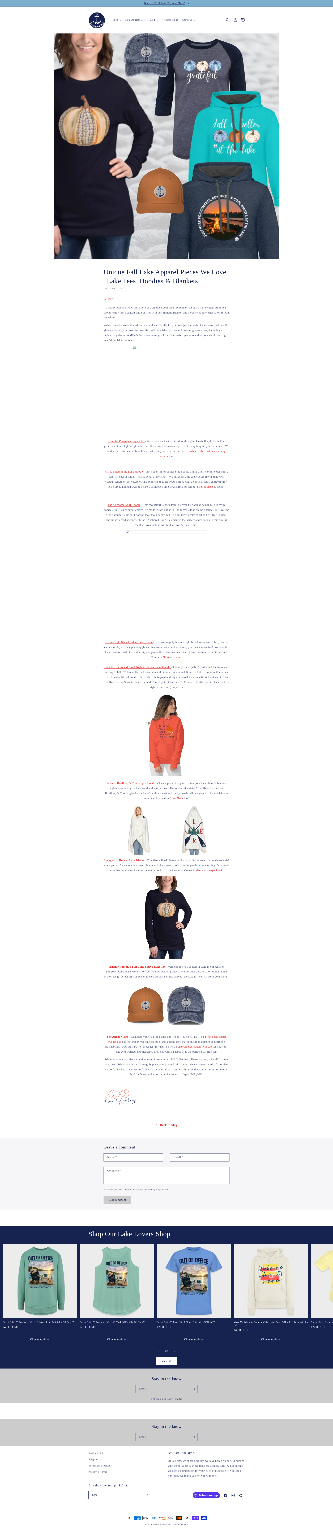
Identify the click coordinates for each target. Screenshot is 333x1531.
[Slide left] (159, 1351)
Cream (177, 657)
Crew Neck (176, 798)
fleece (199, 870)
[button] (117, 20)
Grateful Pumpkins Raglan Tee (126, 441)
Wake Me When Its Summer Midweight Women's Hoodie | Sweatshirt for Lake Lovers (271, 1323)
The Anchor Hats (117, 1036)
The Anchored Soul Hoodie (124, 504)
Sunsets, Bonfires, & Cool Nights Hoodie (131, 783)
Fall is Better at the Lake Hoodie (124, 471)
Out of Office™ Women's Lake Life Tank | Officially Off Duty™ (112, 1322)
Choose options (39, 1339)
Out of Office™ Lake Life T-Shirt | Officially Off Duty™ (186, 1322)
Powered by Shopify (178, 1524)
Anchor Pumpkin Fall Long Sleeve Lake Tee (137, 966)
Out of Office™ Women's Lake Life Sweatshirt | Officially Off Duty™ (38, 1322)
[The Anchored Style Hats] (166, 1028)
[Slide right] (174, 1351)
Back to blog (168, 1125)
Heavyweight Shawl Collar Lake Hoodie (129, 642)
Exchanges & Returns (100, 1465)
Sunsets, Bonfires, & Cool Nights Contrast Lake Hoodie (137, 667)
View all (166, 1361)
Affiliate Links (96, 1453)
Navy (166, 657)
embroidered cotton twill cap (195, 1046)
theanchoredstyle (161, 1524)
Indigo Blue (206, 486)
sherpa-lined (214, 870)
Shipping (93, 1459)
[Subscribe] (194, 1389)
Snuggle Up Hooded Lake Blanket (124, 860)
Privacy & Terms (97, 1471)
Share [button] (111, 298)
